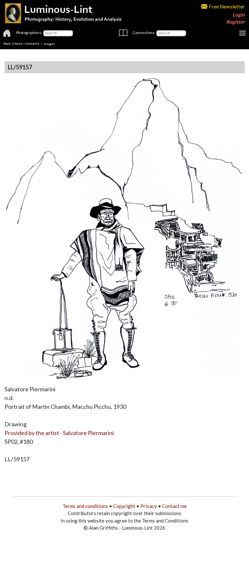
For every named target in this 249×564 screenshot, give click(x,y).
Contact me (174, 506)
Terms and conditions (85, 506)
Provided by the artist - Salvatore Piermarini (59, 432)
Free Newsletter (227, 6)
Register (235, 22)
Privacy (148, 506)
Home (17, 43)
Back (7, 43)
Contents (32, 43)
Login (238, 14)
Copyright (124, 506)
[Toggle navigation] (242, 33)
